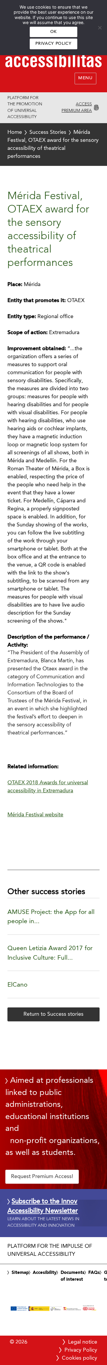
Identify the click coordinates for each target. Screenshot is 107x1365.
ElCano (17, 985)
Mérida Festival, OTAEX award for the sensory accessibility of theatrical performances (53, 144)
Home (14, 132)
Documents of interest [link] (72, 1276)
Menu (85, 78)
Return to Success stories (53, 1014)
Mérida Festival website (35, 815)
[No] (100, 28)
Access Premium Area (77, 107)
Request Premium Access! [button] (42, 1176)
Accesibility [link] (44, 1273)
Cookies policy (79, 1358)
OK (53, 32)
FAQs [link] (94, 1273)
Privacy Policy (53, 44)
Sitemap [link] (20, 1273)
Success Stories (47, 132)
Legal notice (82, 1342)
